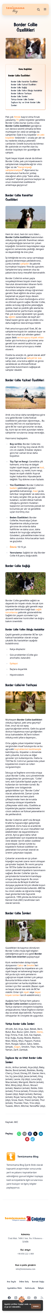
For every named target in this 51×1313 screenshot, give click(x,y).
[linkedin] (41, 1134)
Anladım (36, 1306)
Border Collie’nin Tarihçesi (21, 93)
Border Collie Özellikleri (19, 75)
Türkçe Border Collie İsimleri (22, 99)
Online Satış (24, 1281)
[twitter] (35, 1134)
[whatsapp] (19, 1134)
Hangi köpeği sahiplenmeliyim (18, 169)
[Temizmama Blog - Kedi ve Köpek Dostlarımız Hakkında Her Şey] (15, 1219)
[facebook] (30, 1134)
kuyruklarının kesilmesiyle (27, 749)
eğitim (12, 316)
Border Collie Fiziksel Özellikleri (23, 84)
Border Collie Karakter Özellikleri (24, 81)
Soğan (17, 1046)
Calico (20, 965)
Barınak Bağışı (38, 1281)
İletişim (41, 1288)
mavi (35, 491)
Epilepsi (14, 663)
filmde (17, 116)
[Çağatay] (36, 1219)
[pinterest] (27, 1139)
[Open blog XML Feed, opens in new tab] (42, 1297)
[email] (24, 1134)
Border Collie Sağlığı (19, 87)
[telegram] (32, 1139)
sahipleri (24, 263)
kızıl (42, 467)
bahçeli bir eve (34, 358)
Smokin (31, 965)
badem (13, 488)
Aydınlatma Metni (14, 1288)
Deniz (40, 1031)
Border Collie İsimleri (19, 96)
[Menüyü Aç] (45, 9)
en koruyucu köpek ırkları (30, 337)
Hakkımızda (30, 1288)
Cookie (21, 1304)
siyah (26, 992)
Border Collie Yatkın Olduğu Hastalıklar (26, 90)
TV (17, 119)
